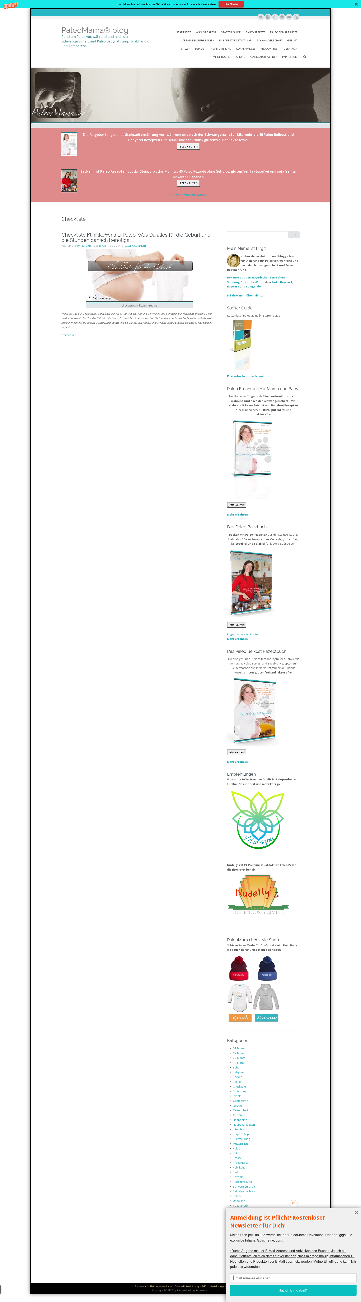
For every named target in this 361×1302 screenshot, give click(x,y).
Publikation (240, 1167)
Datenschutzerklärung (187, 1286)
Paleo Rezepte (255, 32)
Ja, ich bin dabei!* (293, 1290)
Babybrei (238, 1072)
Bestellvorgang (218, 1286)
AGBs (204, 1286)
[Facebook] (267, 17)
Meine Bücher (222, 57)
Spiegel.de (253, 286)
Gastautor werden (263, 57)
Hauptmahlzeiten (244, 1124)
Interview (239, 1129)
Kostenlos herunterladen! (245, 376)
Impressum (289, 57)
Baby (236, 1067)
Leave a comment (135, 245)
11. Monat (239, 1063)
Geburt (292, 40)
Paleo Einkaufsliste (283, 32)
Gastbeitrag (240, 1101)
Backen (237, 1077)
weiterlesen (68, 335)
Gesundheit (240, 1110)
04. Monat (239, 1048)
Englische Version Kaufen (188, 194)
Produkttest (270, 48)
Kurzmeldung (241, 1139)
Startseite (183, 32)
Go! (293, 235)
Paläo (236, 1148)
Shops (240, 57)
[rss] (296, 17)
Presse (237, 1158)
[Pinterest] (281, 17)
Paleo (236, 1153)
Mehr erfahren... (238, 514)
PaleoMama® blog (94, 30)
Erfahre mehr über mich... (245, 295)
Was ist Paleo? (206, 32)
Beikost (200, 48)
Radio (236, 1172)
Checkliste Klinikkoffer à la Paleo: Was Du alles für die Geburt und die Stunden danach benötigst (136, 237)
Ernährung (239, 1091)
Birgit (102, 245)
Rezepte (238, 1177)
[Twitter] (260, 17)
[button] (180, 4)
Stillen (185, 48)
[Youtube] (288, 17)
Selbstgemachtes (244, 1191)
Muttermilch (240, 1144)
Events (237, 1096)
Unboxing (239, 1201)
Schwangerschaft (269, 40)
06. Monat (239, 1058)
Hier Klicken (231, 3)
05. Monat (239, 1053)
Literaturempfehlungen (197, 40)
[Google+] (274, 17)
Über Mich (290, 48)
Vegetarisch (240, 1205)
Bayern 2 (233, 286)
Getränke (239, 1115)
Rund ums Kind (221, 48)
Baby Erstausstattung (235, 40)
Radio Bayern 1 (282, 282)
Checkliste (239, 1086)
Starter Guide (231, 32)
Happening (240, 1120)
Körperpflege (245, 48)
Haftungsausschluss (161, 1286)
